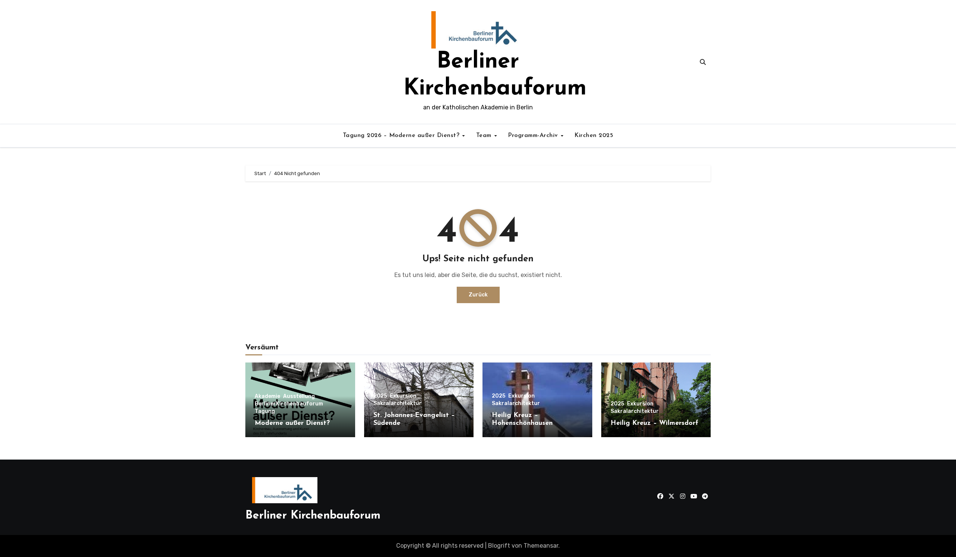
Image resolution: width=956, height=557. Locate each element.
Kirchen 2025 (593, 136)
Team (485, 136)
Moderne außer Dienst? (292, 423)
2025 (380, 396)
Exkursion (403, 396)
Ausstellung (299, 396)
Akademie (267, 396)
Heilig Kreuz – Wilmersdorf (654, 423)
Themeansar (541, 545)
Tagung (265, 411)
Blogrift (499, 545)
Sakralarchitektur (397, 403)
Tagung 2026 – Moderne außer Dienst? (402, 136)
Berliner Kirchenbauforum (313, 516)
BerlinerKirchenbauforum (289, 404)
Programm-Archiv (534, 136)
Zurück (478, 295)
